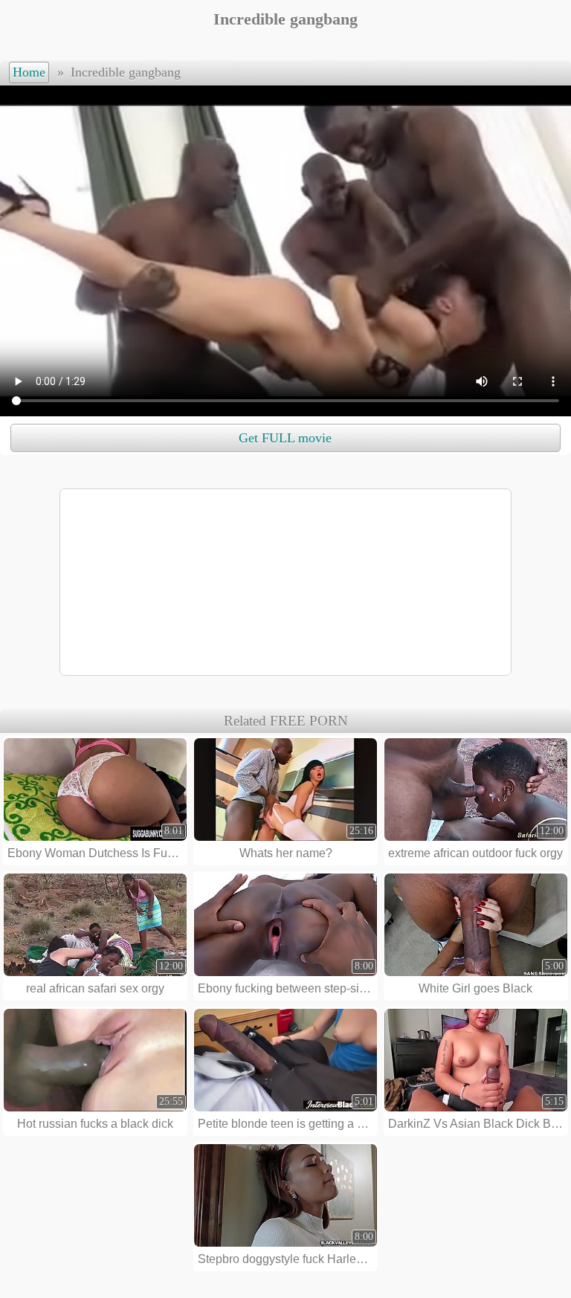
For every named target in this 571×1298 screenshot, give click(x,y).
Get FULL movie (285, 437)
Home (29, 72)
